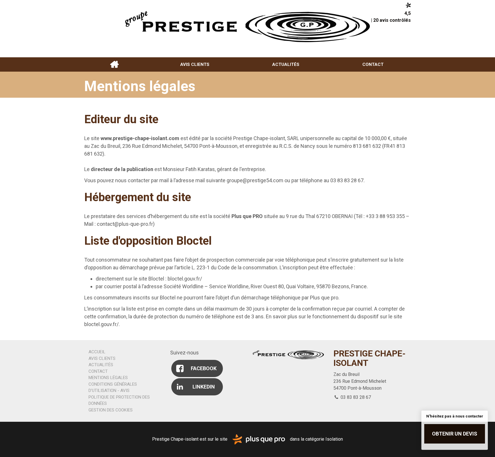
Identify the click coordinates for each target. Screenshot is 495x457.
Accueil (114, 64)
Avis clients (194, 64)
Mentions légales (108, 377)
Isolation (334, 439)
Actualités (285, 64)
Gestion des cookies (111, 410)
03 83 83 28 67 (355, 397)
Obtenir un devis (454, 434)
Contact (373, 64)
